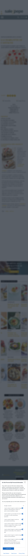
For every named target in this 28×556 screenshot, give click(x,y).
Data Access (14, 553)
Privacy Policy (22, 553)
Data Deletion (6, 553)
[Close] (25, 482)
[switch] (23, 508)
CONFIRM (8, 548)
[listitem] (14, 505)
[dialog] (14, 518)
